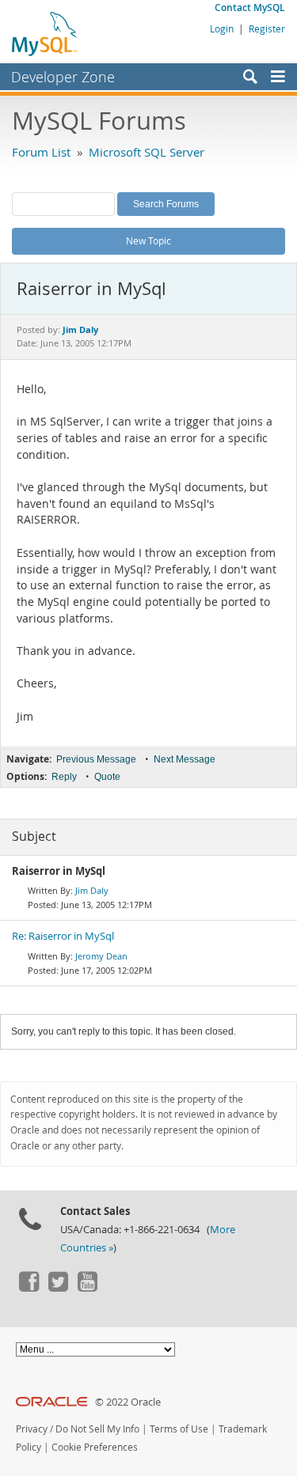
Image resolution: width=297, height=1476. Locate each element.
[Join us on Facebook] (28, 1287)
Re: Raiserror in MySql (63, 936)
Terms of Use (179, 1429)
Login (222, 28)
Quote (107, 776)
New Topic (148, 240)
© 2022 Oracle (128, 1402)
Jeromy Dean (101, 956)
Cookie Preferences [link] (94, 1447)
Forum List (41, 152)
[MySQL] (45, 33)
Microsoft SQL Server (146, 152)
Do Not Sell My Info (97, 1429)
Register (267, 28)
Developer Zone (63, 76)
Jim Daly (92, 890)
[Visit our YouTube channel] (87, 1287)
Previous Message (96, 759)
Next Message (184, 759)
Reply (64, 776)
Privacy (32, 1429)
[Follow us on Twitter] (57, 1287)
